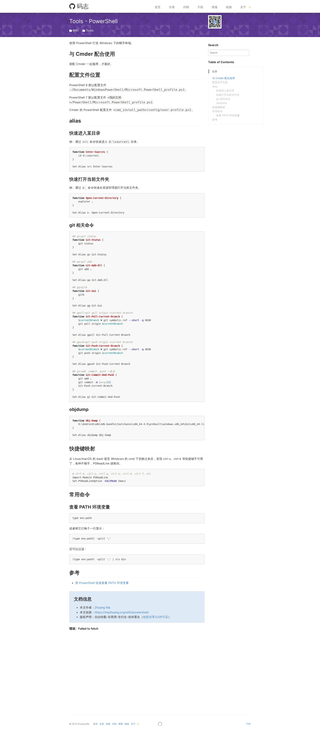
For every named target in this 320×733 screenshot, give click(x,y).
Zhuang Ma (102, 607)
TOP (248, 723)
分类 (172, 7)
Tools (90, 30)
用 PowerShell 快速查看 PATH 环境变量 (102, 583)
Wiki (76, 30)
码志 (82, 6)
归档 (186, 7)
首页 (158, 7)
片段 (200, 7)
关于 (243, 7)
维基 (215, 7)
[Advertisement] (236, 147)
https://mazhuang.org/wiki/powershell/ (122, 612)
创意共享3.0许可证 (155, 617)
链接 (229, 7)
